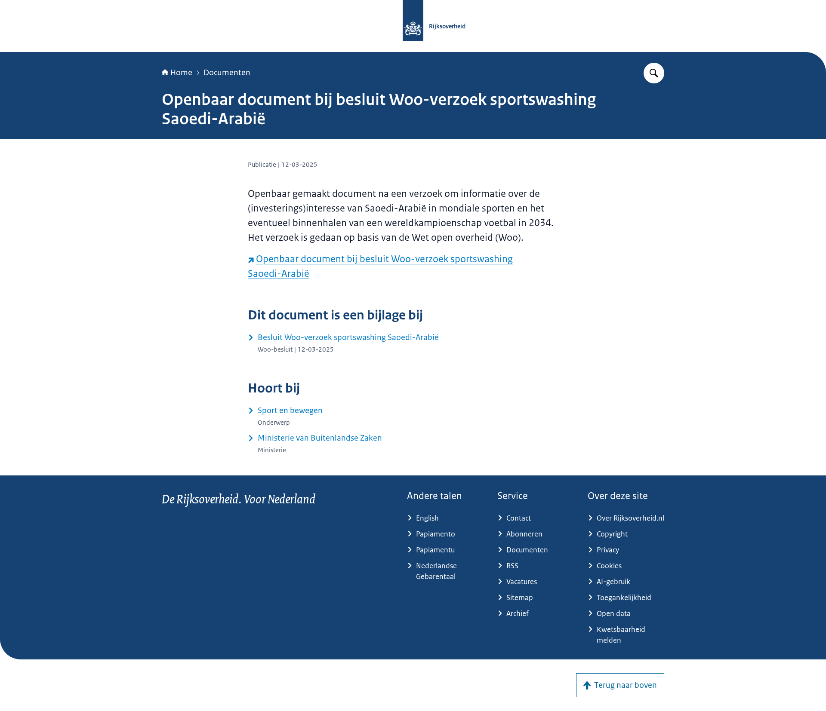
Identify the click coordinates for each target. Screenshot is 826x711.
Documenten (226, 72)
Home (181, 72)
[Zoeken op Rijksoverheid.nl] (654, 73)
